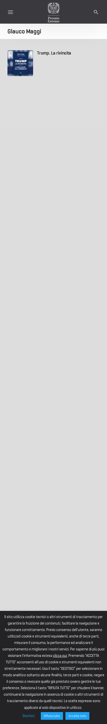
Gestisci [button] (29, 716)
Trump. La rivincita (54, 53)
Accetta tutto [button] (77, 716)
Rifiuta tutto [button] (52, 716)
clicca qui (60, 655)
